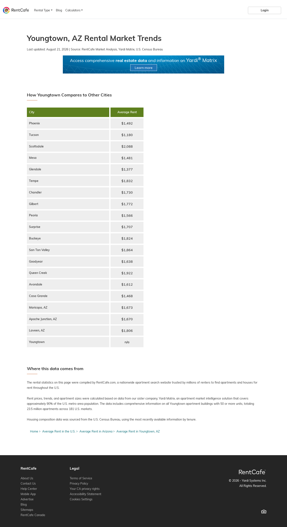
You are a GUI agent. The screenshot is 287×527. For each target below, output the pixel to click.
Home (34, 431)
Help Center (29, 489)
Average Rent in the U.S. (58, 431)
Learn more (144, 68)
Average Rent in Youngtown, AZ (138, 431)
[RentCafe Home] (252, 472)
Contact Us (28, 483)
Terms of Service (81, 478)
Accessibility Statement (85, 494)
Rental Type (42, 10)
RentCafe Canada (33, 515)
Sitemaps (27, 510)
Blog (59, 10)
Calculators (72, 10)
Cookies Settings (81, 499)
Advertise (27, 499)
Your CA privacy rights (85, 489)
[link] (264, 10)
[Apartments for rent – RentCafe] (15, 9)
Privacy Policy (79, 483)
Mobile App (28, 494)
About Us (27, 478)
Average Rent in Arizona (95, 431)
